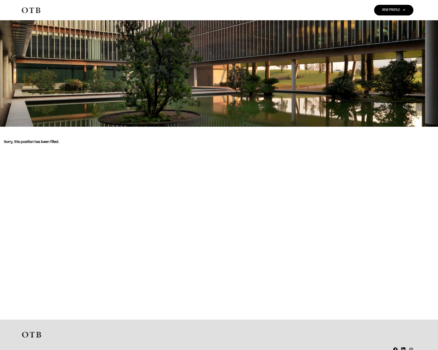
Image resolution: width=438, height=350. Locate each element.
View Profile (394, 10)
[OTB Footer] (31, 334)
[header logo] (31, 10)
